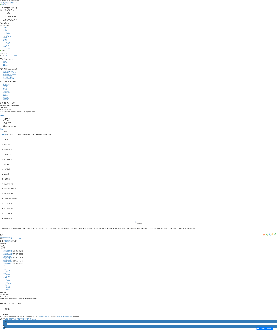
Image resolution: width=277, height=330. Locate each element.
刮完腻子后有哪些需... (8, 256)
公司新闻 (8, 42)
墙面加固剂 (5, 85)
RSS (16, 3)
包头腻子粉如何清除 (7, 75)
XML (19, 3)
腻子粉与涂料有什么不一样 (9, 71)
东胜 (23, 319)
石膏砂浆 (8, 33)
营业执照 (8, 272)
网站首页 (5, 27)
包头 (14, 319)
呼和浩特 (11, 319)
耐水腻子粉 (6, 237)
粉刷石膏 (5, 88)
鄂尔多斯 (20, 319)
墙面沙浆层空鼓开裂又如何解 (9, 72)
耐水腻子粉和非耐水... (8, 251)
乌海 (16, 319)
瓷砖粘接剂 (8, 36)
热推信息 (2, 3)
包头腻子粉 (57, 316)
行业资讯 (8, 43)
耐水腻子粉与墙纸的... (8, 263)
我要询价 (2, 129)
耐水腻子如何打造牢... (8, 253)
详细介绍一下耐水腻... (8, 262)
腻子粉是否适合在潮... (8, 259)
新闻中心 (5, 40)
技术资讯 (8, 45)
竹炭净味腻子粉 (6, 84)
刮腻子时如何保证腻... (8, 250)
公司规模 (5, 38)
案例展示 (5, 39)
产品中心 (5, 30)
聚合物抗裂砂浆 (6, 92)
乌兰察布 (33, 319)
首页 (6, 56)
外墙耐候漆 (5, 97)
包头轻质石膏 (64, 316)
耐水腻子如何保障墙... (8, 254)
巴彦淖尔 (26, 319)
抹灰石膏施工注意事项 (8, 77)
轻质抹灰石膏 (6, 98)
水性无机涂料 (6, 91)
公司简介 (8, 270)
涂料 (7, 35)
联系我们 (5, 46)
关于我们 (5, 269)
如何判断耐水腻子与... (8, 260)
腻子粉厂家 (69, 316)
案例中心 (5, 273)
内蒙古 (6, 319)
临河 (30, 319)
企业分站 (7, 3)
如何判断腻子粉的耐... (8, 257)
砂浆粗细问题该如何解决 (8, 78)
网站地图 (12, 3)
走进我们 (5, 29)
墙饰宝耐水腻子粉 (8, 240)
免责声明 (12, 318)
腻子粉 (7, 32)
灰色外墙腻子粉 (7, 241)
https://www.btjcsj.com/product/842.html (14, 238)
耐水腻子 (5, 87)
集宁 (36, 319)
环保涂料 (5, 89)
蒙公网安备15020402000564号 (26, 318)
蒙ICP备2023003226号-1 (44, 316)
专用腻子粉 (5, 95)
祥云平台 (8, 318)
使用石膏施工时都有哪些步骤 (9, 74)
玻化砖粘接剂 (6, 100)
